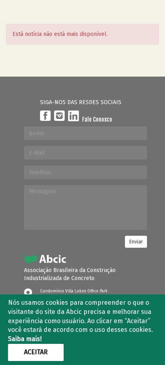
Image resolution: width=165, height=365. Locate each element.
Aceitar (36, 352)
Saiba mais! (25, 339)
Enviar (136, 242)
